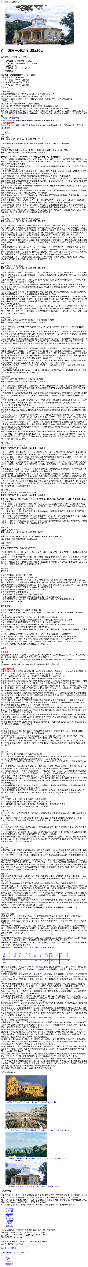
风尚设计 (21, 1244)
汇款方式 (9, 1221)
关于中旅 (9, 1209)
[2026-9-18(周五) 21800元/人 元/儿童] (44, 82)
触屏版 (3, 1248)
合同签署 (9, 1214)
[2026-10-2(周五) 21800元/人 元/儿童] (44, 85)
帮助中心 (9, 1226)
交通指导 (9, 1223)
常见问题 (9, 1211)
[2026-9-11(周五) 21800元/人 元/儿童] (44, 80)
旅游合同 (9, 1219)
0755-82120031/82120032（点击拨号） (16, 1252)
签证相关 (9, 1216)
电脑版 (13, 1248)
